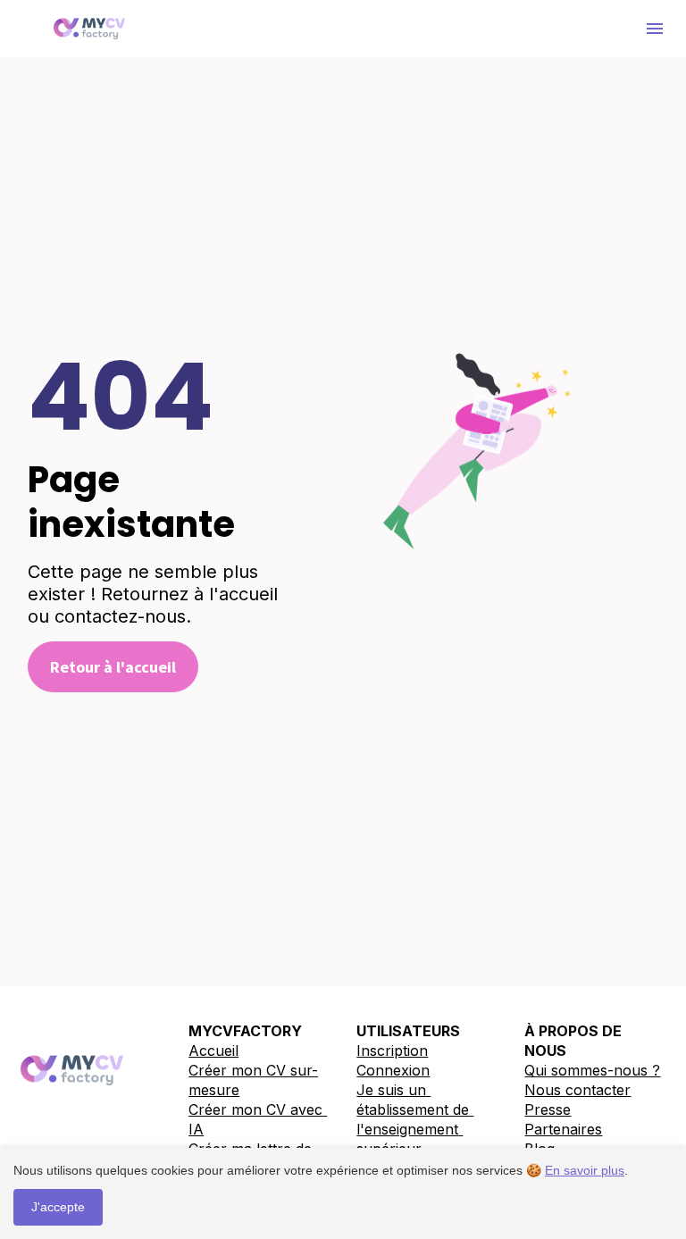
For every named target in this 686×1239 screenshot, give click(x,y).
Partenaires (563, 1129)
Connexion (393, 1070)
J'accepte (58, 1207)
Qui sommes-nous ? (592, 1070)
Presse (547, 1109)
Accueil (213, 1050)
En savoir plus (584, 1170)
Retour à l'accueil (113, 667)
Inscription (392, 1050)
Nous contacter (577, 1090)
